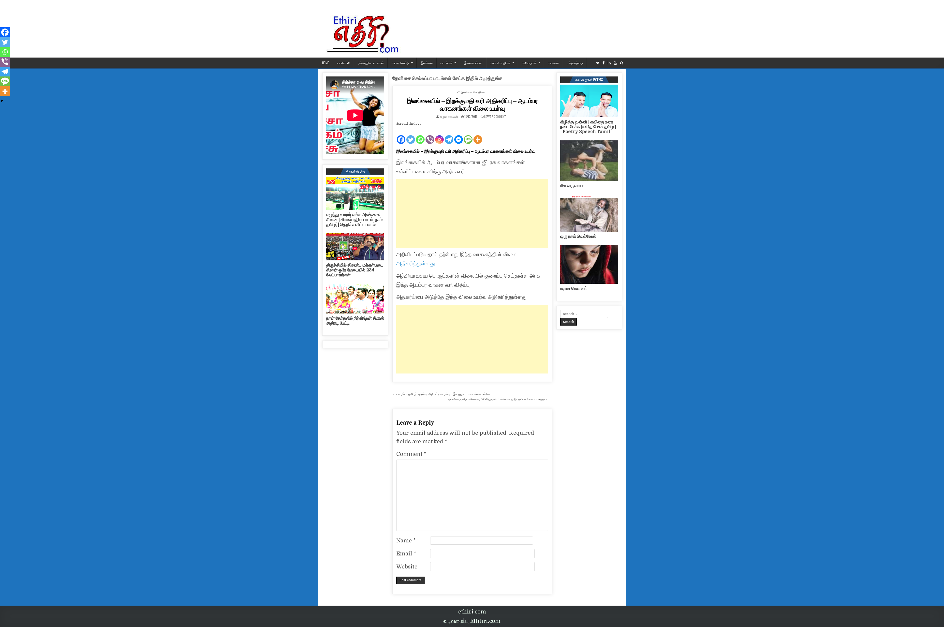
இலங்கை (427, 62)
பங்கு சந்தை (575, 62)
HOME (325, 62)
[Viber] (430, 135)
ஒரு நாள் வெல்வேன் (578, 236)
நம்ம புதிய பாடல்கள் (371, 62)
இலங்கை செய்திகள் (473, 92)
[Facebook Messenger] (458, 135)
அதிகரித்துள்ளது (416, 263)
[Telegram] (449, 135)
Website (406, 567)
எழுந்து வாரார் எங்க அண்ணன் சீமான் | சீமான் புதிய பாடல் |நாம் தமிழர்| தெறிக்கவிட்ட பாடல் (354, 219)
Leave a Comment (495, 116)
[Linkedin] (609, 63)
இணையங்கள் (473, 62)
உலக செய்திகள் (500, 62)
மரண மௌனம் (573, 288)
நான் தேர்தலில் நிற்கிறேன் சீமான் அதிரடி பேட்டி (355, 321)
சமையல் (553, 62)
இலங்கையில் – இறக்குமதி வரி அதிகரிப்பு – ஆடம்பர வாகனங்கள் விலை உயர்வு (472, 104)
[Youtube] (615, 63)
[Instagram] (439, 135)
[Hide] (2, 101)
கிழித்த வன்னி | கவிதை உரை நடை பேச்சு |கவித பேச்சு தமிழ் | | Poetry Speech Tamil (588, 126)
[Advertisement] (472, 213)
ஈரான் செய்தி (400, 62)
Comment (411, 454)
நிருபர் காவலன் (449, 116)
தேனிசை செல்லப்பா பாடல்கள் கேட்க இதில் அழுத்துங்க (447, 78)
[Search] (621, 63)
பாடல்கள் (447, 62)
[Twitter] (597, 63)
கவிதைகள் (529, 62)
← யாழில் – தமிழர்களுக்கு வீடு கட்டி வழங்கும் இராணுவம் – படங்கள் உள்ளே (441, 394)
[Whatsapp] (420, 135)
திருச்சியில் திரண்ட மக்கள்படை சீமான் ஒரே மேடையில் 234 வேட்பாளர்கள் (354, 270)
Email (406, 554)
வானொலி (343, 62)
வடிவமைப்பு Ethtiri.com (472, 621)
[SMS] (468, 135)
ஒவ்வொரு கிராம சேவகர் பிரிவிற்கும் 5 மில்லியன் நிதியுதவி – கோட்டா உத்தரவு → (500, 399)
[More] (477, 135)
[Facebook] (604, 63)
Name (406, 540)
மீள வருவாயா (572, 185)
